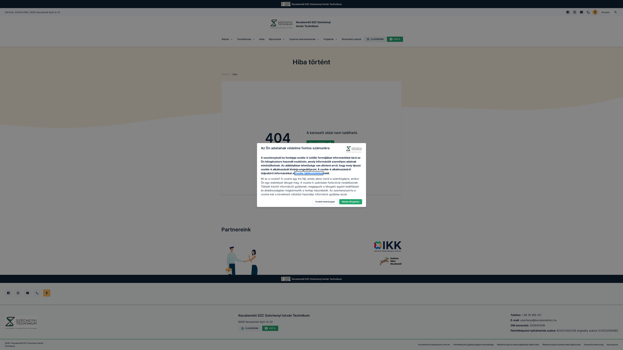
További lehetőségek (325, 201)
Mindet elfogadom (350, 201)
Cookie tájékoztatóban (309, 173)
